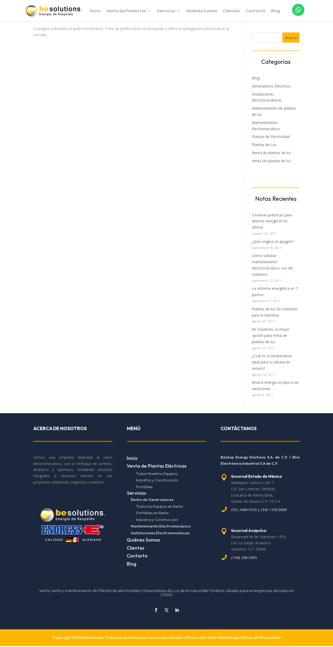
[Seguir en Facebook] (156, 610)
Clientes (231, 11)
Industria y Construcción (157, 480)
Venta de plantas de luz (271, 160)
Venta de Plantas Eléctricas (157, 466)
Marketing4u (229, 637)
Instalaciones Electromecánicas (160, 532)
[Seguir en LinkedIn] (177, 610)
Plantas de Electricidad (271, 136)
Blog (275, 11)
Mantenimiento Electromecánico (161, 526)
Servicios (166, 11)
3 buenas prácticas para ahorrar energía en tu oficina (272, 221)
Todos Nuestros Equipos (156, 473)
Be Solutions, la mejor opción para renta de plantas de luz (270, 335)
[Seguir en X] (166, 610)
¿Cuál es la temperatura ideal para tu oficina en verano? (272, 362)
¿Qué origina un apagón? (273, 241)
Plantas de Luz (264, 144)
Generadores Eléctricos (271, 86)
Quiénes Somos (201, 11)
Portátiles (144, 486)
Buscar (291, 37)
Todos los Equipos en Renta (159, 506)
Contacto (255, 11)
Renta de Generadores (152, 499)
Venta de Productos (126, 11)
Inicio (95, 11)
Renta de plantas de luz (271, 152)
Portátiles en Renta (152, 512)
